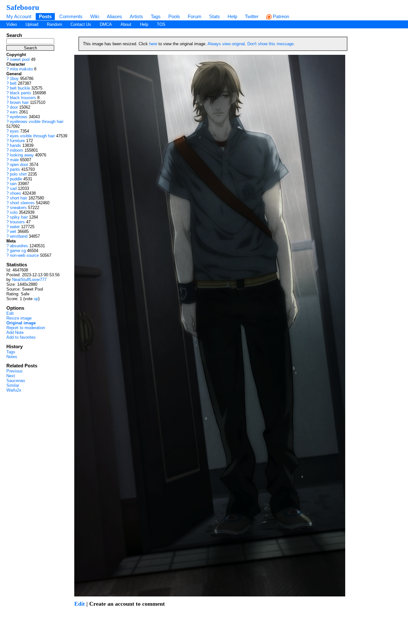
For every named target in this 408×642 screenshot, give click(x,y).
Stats (214, 16)
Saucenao (15, 380)
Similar (12, 385)
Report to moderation (25, 327)
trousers (17, 222)
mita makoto (21, 69)
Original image (21, 323)
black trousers (23, 97)
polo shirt (18, 174)
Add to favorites (21, 337)
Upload (32, 24)
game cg (18, 250)
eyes (14, 131)
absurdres (19, 245)
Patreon (280, 16)
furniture (17, 140)
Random (54, 24)
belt (13, 83)
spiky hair (19, 217)
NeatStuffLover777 (29, 279)
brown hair (19, 102)
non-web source (24, 255)
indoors (16, 150)
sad (13, 188)
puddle (16, 179)
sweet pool (20, 59)
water (15, 226)
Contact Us (80, 24)
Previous (14, 371)
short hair (18, 198)
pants (15, 169)
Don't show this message (270, 43)
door (14, 107)
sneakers (18, 207)
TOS (161, 24)
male (14, 159)
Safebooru (22, 7)
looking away (22, 155)
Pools (174, 16)
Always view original (226, 43)
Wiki (94, 16)
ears (14, 112)
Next (10, 375)
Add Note (15, 332)
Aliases (114, 16)
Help (232, 16)
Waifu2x (13, 390)
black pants (20, 92)
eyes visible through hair (32, 135)
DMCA (106, 24)
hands (15, 145)
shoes (15, 193)
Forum (194, 16)
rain (13, 183)
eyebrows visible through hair (36, 121)
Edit (10, 313)
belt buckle (20, 88)
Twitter (252, 16)
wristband (18, 236)
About (125, 24)
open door (19, 164)
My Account (18, 16)
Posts (45, 16)
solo (14, 212)
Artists (136, 16)
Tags (156, 16)
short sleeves (22, 202)
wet (13, 231)
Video (11, 24)
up (36, 298)
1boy (14, 78)
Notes (11, 356)
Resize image (19, 318)
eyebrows (18, 116)
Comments (71, 16)
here (153, 43)
